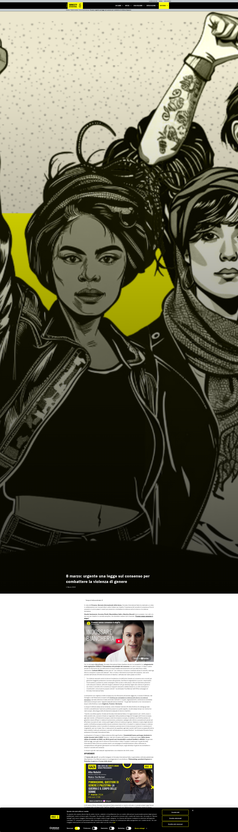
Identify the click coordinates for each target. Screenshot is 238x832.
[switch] (94, 828)
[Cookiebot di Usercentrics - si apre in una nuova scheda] (54, 828)
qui (114, 822)
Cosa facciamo (138, 6)
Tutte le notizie (74, 10)
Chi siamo (118, 6)
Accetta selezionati (175, 818)
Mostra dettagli (140, 828)
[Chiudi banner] (192, 810)
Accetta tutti (175, 812)
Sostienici (163, 6)
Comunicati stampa (84, 10)
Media (160, 1)
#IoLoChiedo (99, 664)
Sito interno (167, 1)
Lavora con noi (153, 1)
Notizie (127, 6)
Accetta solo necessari (175, 824)
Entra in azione (151, 6)
